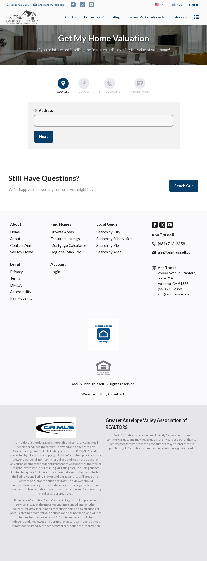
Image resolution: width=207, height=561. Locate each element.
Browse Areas (62, 232)
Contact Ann (20, 245)
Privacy (16, 271)
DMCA (16, 285)
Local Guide (107, 224)
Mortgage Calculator (68, 245)
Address (43, 110)
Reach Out (183, 186)
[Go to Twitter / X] (82, 4)
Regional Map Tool (66, 252)
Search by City (108, 232)
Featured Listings (65, 238)
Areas (179, 17)
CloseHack (116, 394)
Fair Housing (21, 298)
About (68, 17)
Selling (115, 17)
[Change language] (159, 5)
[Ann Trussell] (103, 334)
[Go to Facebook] (73, 4)
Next (43, 136)
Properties (92, 17)
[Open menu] (196, 17)
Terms (15, 278)
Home (15, 232)
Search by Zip (107, 245)
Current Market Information (147, 17)
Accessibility (20, 291)
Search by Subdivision (114, 238)
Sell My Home (21, 252)
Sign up (177, 4)
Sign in (193, 4)
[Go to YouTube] (91, 4)
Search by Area (108, 252)
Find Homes (60, 224)
